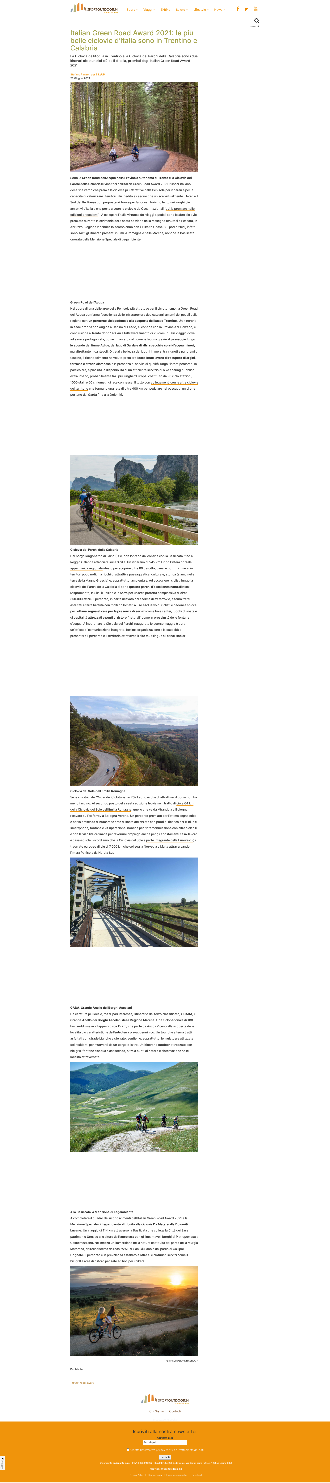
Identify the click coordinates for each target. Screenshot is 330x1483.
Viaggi (148, 9)
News (218, 9)
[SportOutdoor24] (165, 1399)
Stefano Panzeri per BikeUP (87, 74)
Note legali (196, 1475)
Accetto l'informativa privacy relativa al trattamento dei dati (167, 1449)
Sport (131, 9)
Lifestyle (200, 9)
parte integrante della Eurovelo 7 (169, 840)
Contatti (175, 1411)
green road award (83, 1382)
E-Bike (165, 9)
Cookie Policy (155, 1475)
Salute (181, 9)
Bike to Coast (152, 227)
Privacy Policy (137, 1475)
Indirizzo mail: (165, 1437)
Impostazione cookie (165, 1419)
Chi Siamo (156, 1411)
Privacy (2, 1464)
